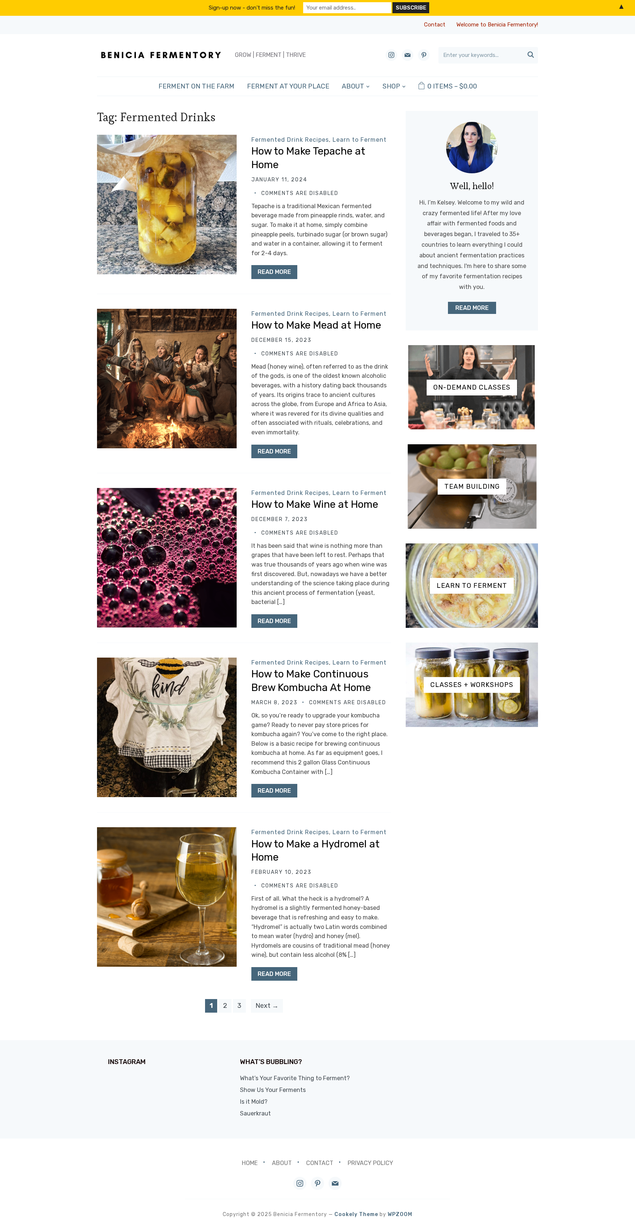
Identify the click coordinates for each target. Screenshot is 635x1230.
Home (250, 1163)
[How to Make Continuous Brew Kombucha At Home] (167, 662)
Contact (434, 24)
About (353, 86)
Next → (267, 1006)
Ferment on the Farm (196, 86)
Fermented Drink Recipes (290, 139)
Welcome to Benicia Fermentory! (497, 24)
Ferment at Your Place (288, 86)
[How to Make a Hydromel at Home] (167, 832)
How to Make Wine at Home (314, 504)
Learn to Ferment (360, 139)
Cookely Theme (356, 1214)
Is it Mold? (254, 1101)
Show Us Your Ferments (273, 1089)
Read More (274, 271)
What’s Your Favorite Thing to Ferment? (295, 1078)
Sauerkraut (255, 1113)
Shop (391, 86)
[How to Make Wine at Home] (167, 492)
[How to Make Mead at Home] (167, 313)
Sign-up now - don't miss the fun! (252, 7)
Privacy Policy (370, 1163)
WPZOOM (400, 1214)
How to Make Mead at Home (316, 325)
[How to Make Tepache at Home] (167, 139)
